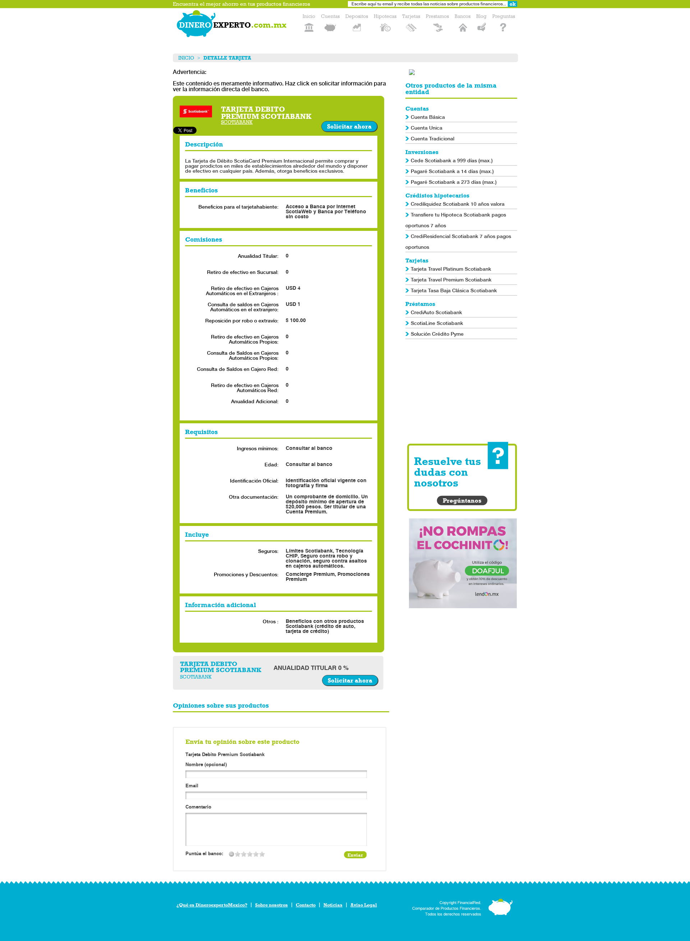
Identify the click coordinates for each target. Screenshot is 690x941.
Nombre (206, 765)
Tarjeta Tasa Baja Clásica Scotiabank (454, 290)
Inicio (186, 58)
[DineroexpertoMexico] (233, 25)
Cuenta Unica (426, 128)
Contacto (306, 905)
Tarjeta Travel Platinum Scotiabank (451, 269)
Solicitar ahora (349, 126)
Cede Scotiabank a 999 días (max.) (452, 160)
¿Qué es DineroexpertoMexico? (211, 905)
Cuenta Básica (428, 117)
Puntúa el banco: (204, 854)
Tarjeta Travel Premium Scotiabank (451, 280)
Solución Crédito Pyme (437, 334)
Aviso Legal (363, 905)
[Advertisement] (463, 391)
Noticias (332, 905)
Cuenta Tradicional (432, 138)
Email (191, 786)
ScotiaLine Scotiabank (437, 323)
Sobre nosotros (271, 905)
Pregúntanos (462, 500)
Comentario (198, 807)
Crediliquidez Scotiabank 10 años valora (458, 204)
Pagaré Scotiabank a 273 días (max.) (454, 182)
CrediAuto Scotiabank (436, 312)
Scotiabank (237, 122)
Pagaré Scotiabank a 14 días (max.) (452, 171)
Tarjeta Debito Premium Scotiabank (224, 754)
